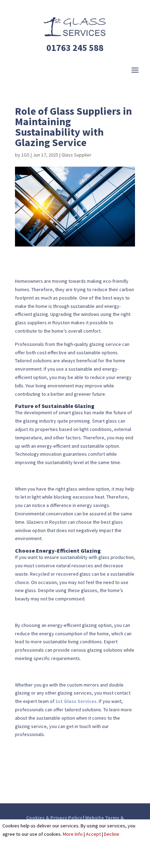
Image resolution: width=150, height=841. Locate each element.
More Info (73, 834)
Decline (111, 834)
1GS (25, 155)
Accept (93, 834)
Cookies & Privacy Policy (54, 818)
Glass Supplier (76, 155)
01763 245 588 (75, 47)
